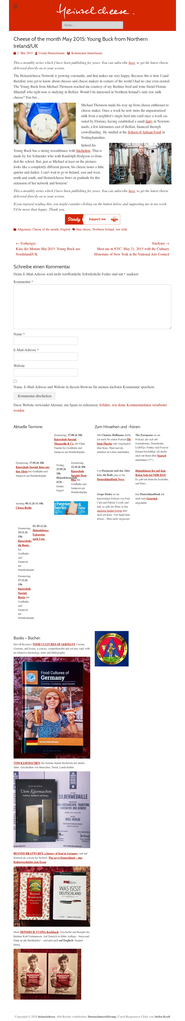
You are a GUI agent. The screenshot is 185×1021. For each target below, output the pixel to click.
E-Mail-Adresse (26, 349)
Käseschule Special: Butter (24, 593)
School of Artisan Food (144, 132)
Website (19, 365)
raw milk (121, 229)
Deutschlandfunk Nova (110, 479)
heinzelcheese (46, 1016)
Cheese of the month (45, 229)
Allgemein (24, 229)
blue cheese (83, 229)
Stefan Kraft (162, 1016)
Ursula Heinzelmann (52, 53)
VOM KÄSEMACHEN (27, 763)
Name (19, 334)
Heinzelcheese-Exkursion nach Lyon (41, 534)
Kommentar (23, 281)
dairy (149, 121)
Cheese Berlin (24, 508)
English (65, 229)
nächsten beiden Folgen (109, 510)
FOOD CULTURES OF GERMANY (54, 644)
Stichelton (83, 150)
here (132, 62)
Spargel (161, 455)
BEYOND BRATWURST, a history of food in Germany (46, 853)
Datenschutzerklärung (102, 1016)
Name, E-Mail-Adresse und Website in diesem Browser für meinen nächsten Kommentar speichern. (84, 386)
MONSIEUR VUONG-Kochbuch (39, 932)
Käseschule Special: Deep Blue (79, 475)
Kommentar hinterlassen (86, 53)
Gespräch (151, 498)
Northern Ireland (103, 229)
